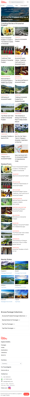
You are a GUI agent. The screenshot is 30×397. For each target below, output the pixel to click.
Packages (3, 345)
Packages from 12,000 (20, 273)
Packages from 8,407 (6, 273)
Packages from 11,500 (20, 287)
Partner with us (5, 370)
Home (5, 9)
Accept (26, 394)
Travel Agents (23, 5)
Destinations (4, 350)
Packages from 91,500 (6, 301)
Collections (10, 5)
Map (17, 5)
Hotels (2, 347)
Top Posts (3, 287)
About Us (3, 355)
